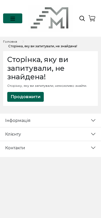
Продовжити (25, 96)
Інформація (18, 120)
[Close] (83, 196)
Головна (10, 41)
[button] (12, 18)
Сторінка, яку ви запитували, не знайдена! (42, 46)
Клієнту (13, 134)
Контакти (15, 147)
